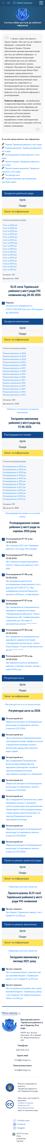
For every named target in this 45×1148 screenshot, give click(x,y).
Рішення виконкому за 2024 (14, 359)
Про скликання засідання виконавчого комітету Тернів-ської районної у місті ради (22, 565)
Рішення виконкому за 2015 (14, 386)
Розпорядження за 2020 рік (14, 478)
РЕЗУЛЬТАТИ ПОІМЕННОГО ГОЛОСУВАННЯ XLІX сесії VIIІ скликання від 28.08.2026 (24, 309)
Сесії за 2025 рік (10, 228)
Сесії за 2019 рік (10, 246)
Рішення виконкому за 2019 (14, 374)
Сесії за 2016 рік (10, 255)
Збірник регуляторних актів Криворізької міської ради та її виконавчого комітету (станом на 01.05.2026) (24, 832)
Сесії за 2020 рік (10, 243)
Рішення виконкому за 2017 (14, 380)
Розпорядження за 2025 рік (14, 470)
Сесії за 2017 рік (10, 252)
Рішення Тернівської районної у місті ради (23, 145)
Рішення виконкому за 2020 (14, 371)
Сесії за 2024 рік (10, 231)
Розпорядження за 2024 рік (14, 473)
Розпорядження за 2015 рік (14, 493)
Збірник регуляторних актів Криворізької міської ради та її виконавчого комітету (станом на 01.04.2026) (24, 787)
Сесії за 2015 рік (10, 258)
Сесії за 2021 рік (10, 240)
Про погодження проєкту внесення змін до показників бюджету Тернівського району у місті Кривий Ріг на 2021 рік (23, 975)
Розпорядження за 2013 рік (14, 499)
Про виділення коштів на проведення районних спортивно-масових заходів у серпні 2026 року (23, 666)
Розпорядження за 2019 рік (14, 481)
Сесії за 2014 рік (10, 261)
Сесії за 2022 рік (10, 237)
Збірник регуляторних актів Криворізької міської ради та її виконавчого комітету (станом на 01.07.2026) (24, 848)
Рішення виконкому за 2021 (14, 368)
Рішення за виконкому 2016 (14, 383)
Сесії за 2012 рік (10, 267)
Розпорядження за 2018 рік (14, 484)
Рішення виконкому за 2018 (14, 377)
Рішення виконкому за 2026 (14, 353)
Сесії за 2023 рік (10, 234)
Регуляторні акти (12, 175)
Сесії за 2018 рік (10, 249)
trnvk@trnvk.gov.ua (22, 1060)
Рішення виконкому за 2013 (14, 392)
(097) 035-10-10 (22, 1050)
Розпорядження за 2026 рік (14, 467)
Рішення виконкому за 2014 (14, 389)
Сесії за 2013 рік (10, 264)
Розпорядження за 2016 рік (14, 490)
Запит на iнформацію (16, 211)
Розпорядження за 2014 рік (14, 496)
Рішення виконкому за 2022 (14, 365)
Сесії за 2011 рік (9, 270)
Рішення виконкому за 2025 (14, 356)
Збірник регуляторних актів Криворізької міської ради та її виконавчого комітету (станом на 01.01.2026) (24, 725)
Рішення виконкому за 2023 (14, 362)
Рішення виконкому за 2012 (14, 395)
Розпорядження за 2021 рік (14, 475)
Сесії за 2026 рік (10, 225)
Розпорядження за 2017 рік (14, 487)
